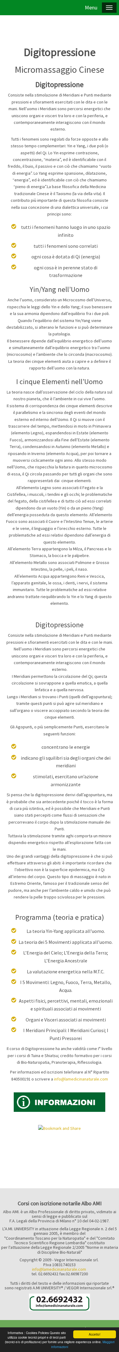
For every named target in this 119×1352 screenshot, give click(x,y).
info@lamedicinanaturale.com (59, 1269)
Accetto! (94, 1334)
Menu (91, 7)
